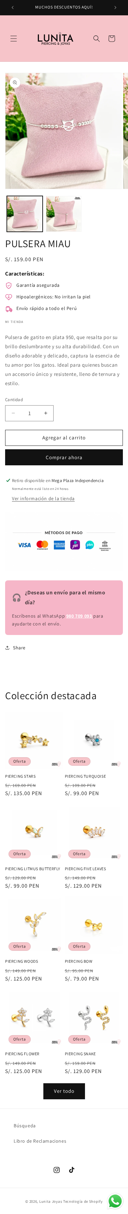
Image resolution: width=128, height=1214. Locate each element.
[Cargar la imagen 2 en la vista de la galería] (64, 214)
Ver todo (64, 1091)
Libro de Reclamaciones (40, 1141)
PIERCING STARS (20, 776)
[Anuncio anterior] (12, 7)
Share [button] (19, 648)
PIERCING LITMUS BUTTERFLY (32, 868)
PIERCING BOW (79, 961)
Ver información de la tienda (43, 498)
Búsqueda (25, 1126)
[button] (13, 38)
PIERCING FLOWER (22, 1053)
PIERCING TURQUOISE (85, 776)
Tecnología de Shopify (83, 1201)
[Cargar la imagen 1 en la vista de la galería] (25, 214)
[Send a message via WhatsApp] (115, 1201)
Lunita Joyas (50, 1201)
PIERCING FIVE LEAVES (85, 868)
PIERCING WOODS (21, 961)
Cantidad (14, 400)
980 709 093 (79, 616)
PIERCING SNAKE (80, 1053)
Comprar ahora (64, 457)
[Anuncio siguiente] (115, 7)
